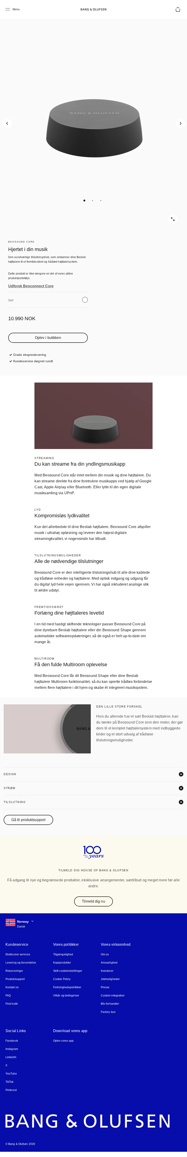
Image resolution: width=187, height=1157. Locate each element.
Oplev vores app (63, 1046)
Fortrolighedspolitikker (67, 992)
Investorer (106, 976)
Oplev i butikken (48, 337)
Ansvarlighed (108, 968)
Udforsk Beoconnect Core (29, 286)
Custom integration (112, 1001)
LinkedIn (10, 1062)
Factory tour (107, 1017)
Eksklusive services (17, 960)
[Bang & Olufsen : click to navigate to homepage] (93, 9)
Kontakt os (12, 992)
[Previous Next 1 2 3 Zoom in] (93, 118)
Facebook (11, 1046)
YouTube (10, 1079)
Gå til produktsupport (30, 826)
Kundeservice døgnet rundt (32, 361)
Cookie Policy (61, 984)
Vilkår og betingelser (66, 1001)
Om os (104, 960)
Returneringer (14, 976)
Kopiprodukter (62, 968)
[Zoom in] (172, 219)
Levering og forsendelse (20, 968)
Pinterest (11, 1095)
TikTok (9, 1087)
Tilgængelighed (62, 960)
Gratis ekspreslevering (29, 355)
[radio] (85, 300)
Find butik (11, 1009)
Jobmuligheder (109, 984)
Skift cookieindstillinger (67, 976)
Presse (104, 992)
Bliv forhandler (109, 1009)
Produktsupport (14, 984)
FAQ (8, 1001)
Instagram (11, 1054)
